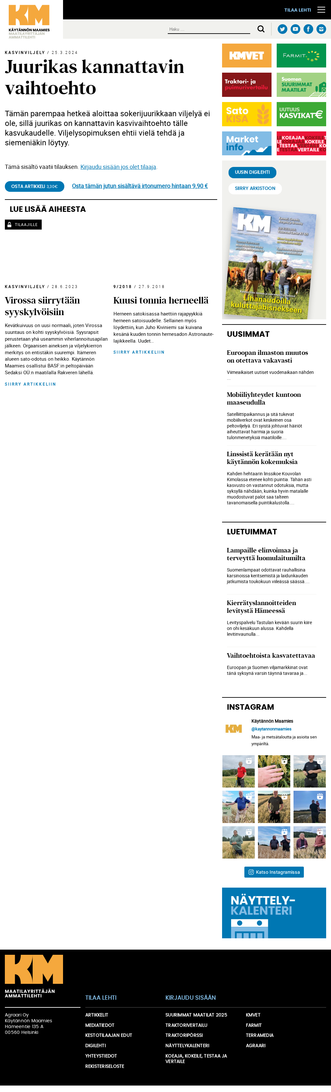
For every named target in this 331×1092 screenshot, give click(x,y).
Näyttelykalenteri (187, 1046)
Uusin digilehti (252, 172)
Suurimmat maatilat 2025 (196, 1015)
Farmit (254, 1025)
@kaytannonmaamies (271, 729)
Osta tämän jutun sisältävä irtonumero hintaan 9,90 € (140, 186)
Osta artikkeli (34, 186)
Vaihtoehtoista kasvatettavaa (271, 656)
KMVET (253, 1015)
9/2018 (122, 286)
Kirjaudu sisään (191, 998)
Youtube (295, 29)
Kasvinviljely (25, 52)
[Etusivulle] (31, 19)
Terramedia (260, 1035)
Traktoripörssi (184, 1035)
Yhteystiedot (101, 1056)
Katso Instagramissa (278, 872)
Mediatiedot (100, 1025)
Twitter (282, 29)
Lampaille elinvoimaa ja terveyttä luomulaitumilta (266, 554)
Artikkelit (97, 1015)
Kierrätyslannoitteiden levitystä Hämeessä (261, 607)
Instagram (321, 29)
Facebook (308, 29)
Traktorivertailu (186, 1025)
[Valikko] (321, 9)
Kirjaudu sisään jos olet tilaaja (118, 166)
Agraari (256, 1046)
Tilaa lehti (297, 10)
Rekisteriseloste (104, 1066)
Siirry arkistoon (255, 188)
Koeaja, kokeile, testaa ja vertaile (196, 1059)
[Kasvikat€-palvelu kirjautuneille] (300, 114)
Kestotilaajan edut (109, 1035)
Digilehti (95, 1046)
